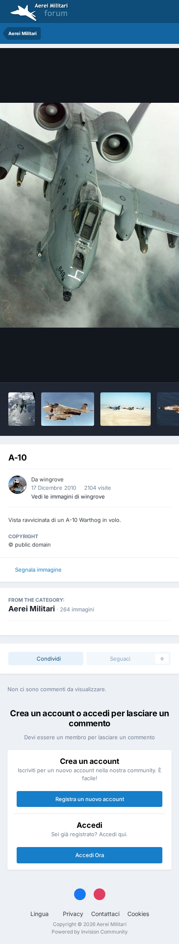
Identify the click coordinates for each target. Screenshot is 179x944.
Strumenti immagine (133, 367)
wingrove (52, 479)
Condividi (48, 658)
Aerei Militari (31, 608)
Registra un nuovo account (89, 799)
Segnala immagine (38, 569)
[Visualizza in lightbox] (89, 215)
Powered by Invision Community (90, 932)
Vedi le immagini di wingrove (68, 496)
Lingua (40, 913)
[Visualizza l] (21, 409)
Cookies (138, 913)
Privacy (73, 913)
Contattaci (105, 913)
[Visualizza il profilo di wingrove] (17, 485)
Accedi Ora (89, 855)
